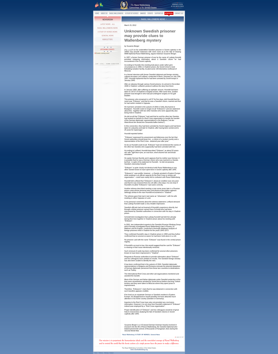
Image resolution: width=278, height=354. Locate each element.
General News (155, 334)
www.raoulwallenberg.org (139, 349)
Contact (111, 352)
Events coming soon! (102, 53)
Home (96, 352)
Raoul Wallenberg (128, 334)
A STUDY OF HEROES (142, 334)
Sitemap (106, 352)
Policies (101, 352)
